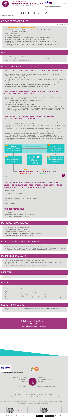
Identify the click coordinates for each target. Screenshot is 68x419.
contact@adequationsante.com (33, 326)
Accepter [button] (39, 416)
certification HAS (38, 391)
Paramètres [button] (49, 416)
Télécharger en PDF (63, 24)
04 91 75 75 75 (33, 323)
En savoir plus (58, 416)
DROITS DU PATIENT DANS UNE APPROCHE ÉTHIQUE (31, 276)
